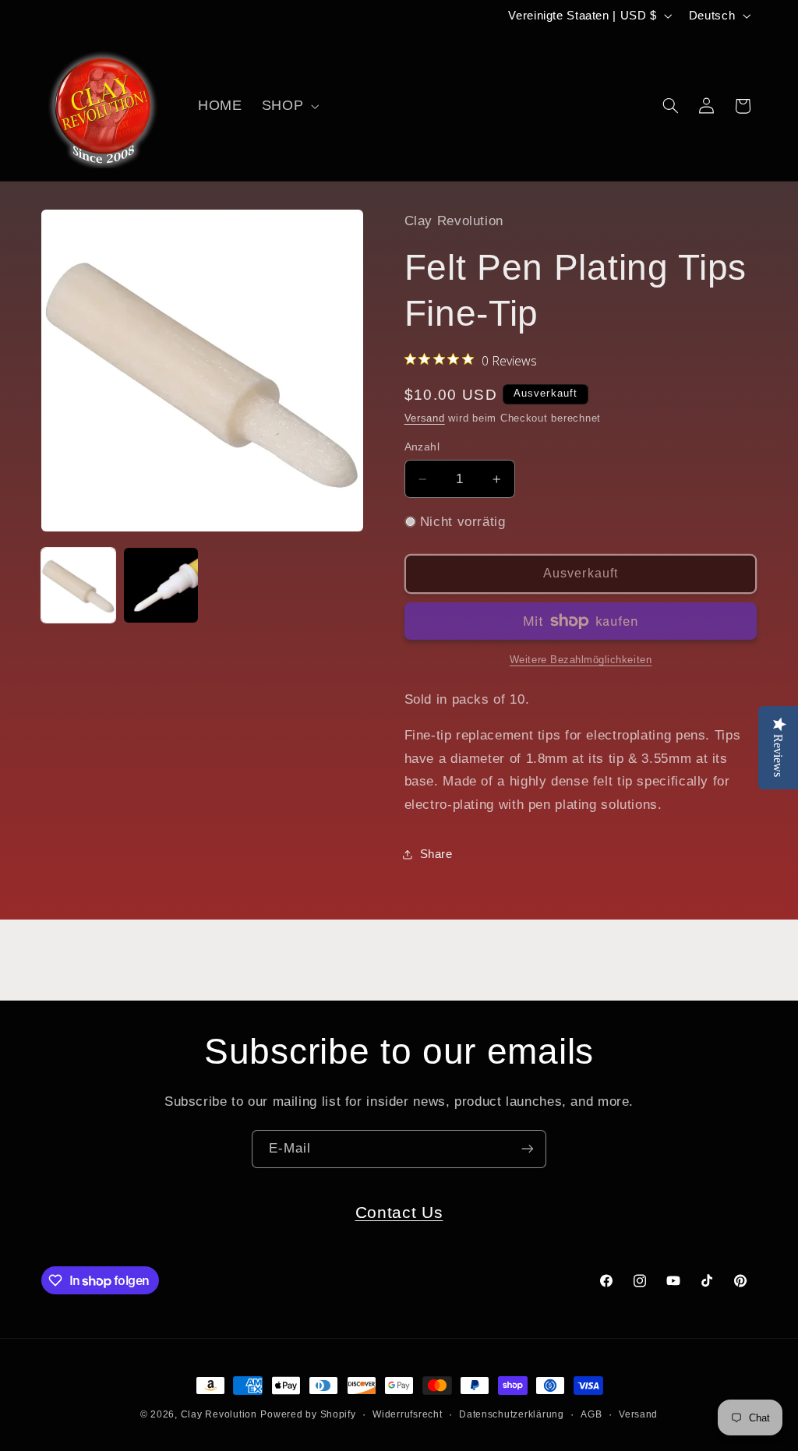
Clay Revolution (219, 1414)
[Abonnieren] (528, 1149)
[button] (288, 106)
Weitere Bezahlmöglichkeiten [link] (580, 660)
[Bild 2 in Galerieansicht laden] (161, 585)
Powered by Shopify (307, 1414)
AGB (591, 1414)
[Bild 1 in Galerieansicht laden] (78, 585)
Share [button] (436, 854)
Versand (424, 418)
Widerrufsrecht (407, 1414)
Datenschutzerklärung (511, 1414)
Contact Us (399, 1212)
